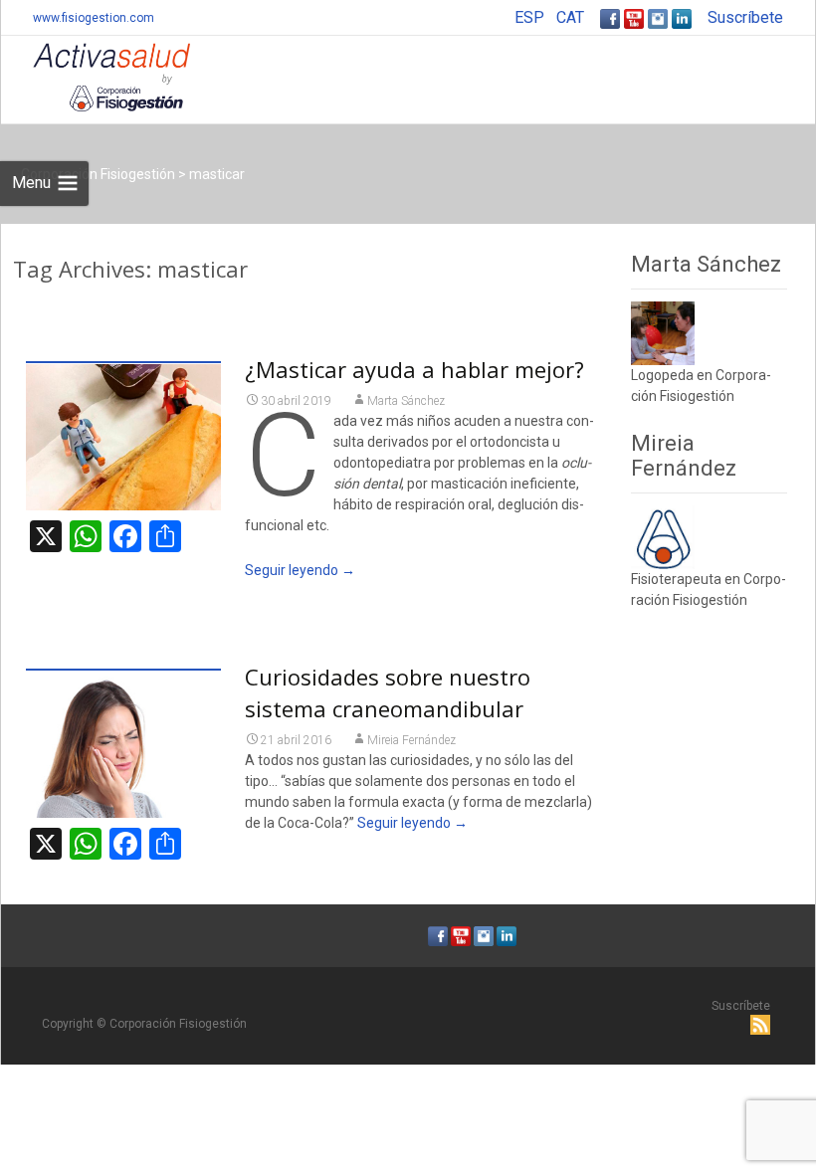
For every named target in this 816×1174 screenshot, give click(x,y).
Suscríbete (745, 17)
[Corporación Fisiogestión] (95, 75)
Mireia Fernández (411, 740)
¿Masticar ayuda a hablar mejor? (414, 369)
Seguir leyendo (300, 570)
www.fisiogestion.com (93, 18)
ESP (529, 17)
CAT (570, 17)
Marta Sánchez (406, 401)
